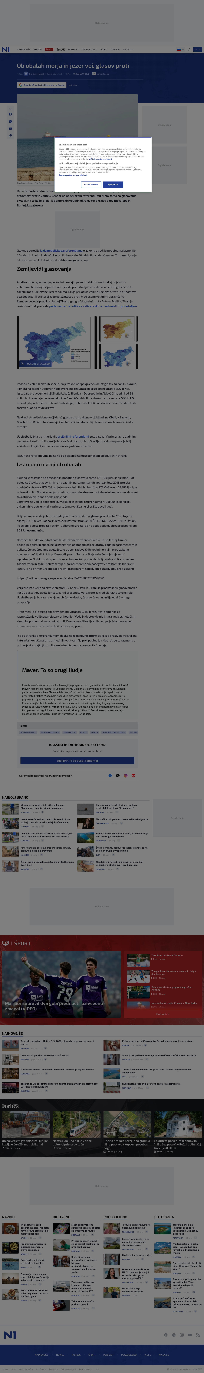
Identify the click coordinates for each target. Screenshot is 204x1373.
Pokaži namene (91, 184)
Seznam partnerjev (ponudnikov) (73, 175)
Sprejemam (113, 184)
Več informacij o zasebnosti (100, 159)
